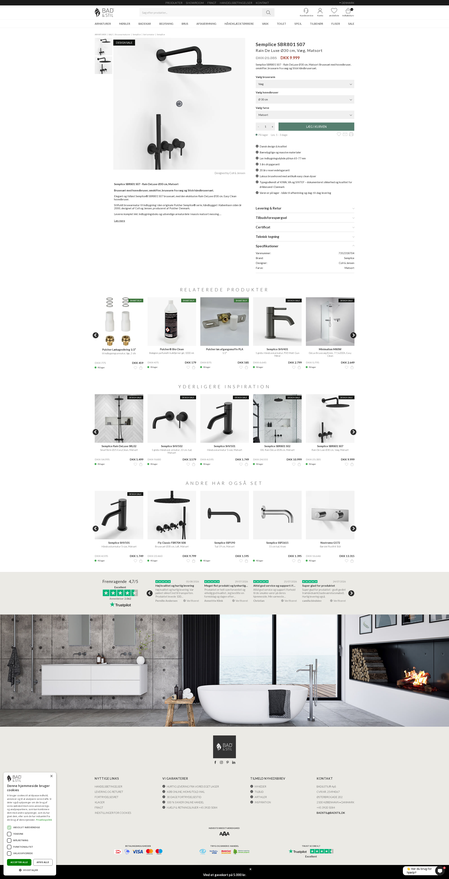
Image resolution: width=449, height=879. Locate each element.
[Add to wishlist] (339, 135)
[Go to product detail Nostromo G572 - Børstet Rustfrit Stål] (330, 515)
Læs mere (119, 220)
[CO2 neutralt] (241, 852)
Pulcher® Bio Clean (172, 349)
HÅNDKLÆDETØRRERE (239, 23)
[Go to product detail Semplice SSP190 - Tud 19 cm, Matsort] (224, 515)
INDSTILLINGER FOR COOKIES (113, 812)
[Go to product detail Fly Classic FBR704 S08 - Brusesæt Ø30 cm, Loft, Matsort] (172, 515)
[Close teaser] (250, 869)
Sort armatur (149, 34)
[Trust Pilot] (298, 851)
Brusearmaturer (122, 34)
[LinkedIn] (233, 762)
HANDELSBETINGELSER (236, 2)
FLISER (335, 23)
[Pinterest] (227, 762)
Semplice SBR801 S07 (330, 446)
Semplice (137, 34)
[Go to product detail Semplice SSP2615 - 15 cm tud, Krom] (277, 515)
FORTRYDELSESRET (106, 797)
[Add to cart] (140, 367)
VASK (265, 23)
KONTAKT (262, 2)
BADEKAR (144, 23)
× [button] (51, 776)
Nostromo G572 (330, 542)
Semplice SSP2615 (277, 542)
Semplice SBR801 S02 (277, 446)
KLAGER (100, 802)
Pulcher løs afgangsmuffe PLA (224, 349)
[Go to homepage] (104, 12)
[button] (30, 870)
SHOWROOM (195, 2)
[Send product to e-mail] (345, 135)
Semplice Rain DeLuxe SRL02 (119, 446)
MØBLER (124, 23)
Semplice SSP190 (224, 542)
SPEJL (298, 23)
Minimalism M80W (330, 349)
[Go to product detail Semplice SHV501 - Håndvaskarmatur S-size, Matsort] (224, 418)
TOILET (281, 23)
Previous (96, 335)
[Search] (268, 12)
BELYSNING (166, 23)
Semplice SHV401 (277, 349)
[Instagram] (221, 762)
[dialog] (30, 823)
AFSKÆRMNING (206, 23)
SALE (351, 23)
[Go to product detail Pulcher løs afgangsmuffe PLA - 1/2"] (224, 321)
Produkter (173, 2)
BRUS (185, 23)
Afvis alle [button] (43, 862)
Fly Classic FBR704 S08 (172, 542)
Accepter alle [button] (19, 862)
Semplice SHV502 (172, 446)
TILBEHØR (316, 23)
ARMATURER (103, 23)
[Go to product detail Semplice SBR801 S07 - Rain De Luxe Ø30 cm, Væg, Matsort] (330, 418)
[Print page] (351, 135)
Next (353, 335)
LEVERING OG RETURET (109, 791)
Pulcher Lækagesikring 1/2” (119, 349)
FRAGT (211, 2)
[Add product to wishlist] (135, 367)
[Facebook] (215, 762)
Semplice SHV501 (224, 446)
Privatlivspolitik (44, 819)
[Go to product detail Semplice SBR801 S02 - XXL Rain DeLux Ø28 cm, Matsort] (277, 418)
